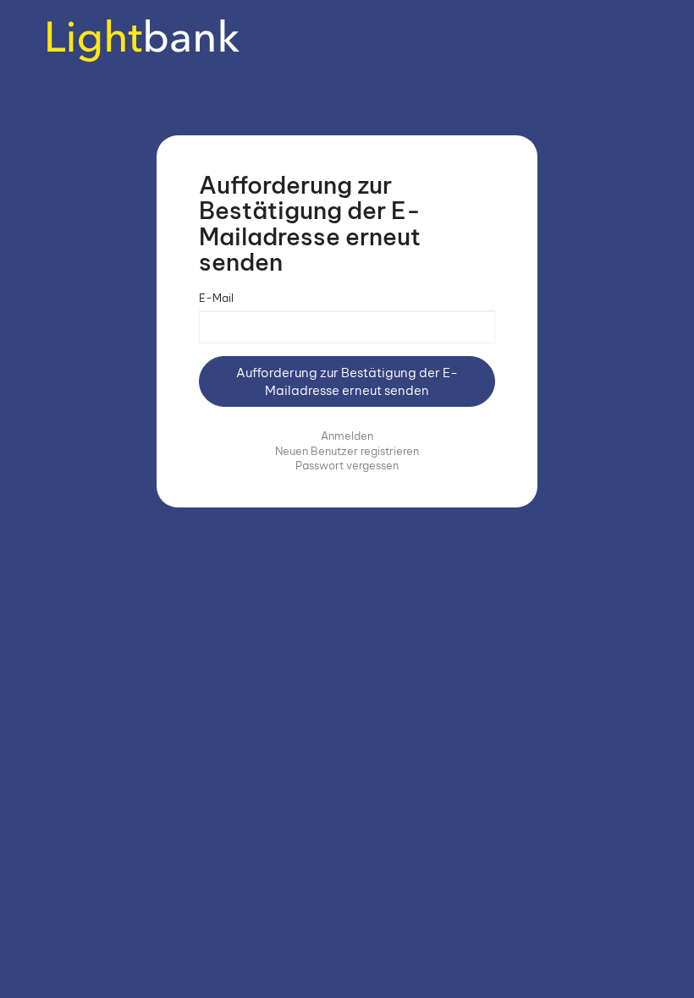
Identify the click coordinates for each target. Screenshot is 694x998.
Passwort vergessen (347, 465)
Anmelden (347, 435)
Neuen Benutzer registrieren (347, 451)
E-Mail (216, 297)
